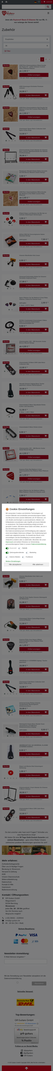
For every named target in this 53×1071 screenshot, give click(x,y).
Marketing (33, 552)
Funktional (29, 557)
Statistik (24, 548)
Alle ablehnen (38, 564)
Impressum (9, 542)
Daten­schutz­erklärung (38, 544)
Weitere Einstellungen (13, 561)
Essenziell (13, 548)
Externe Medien (15, 557)
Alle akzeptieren (15, 564)
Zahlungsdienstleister (17, 552)
